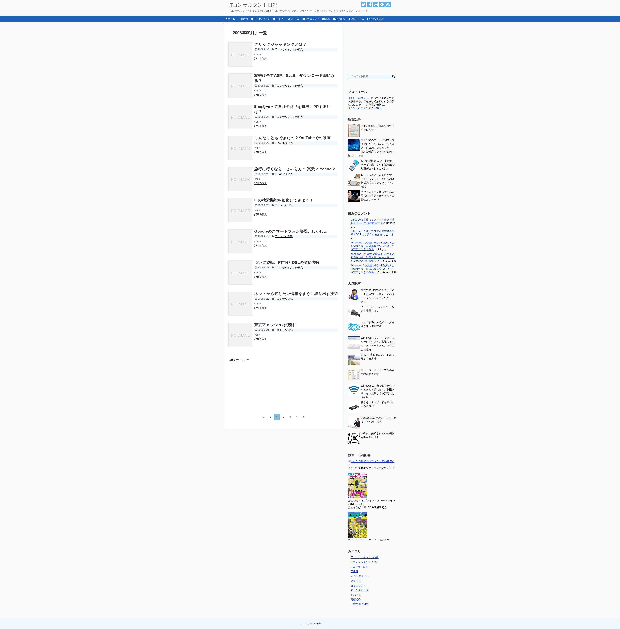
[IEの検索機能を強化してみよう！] (240, 210)
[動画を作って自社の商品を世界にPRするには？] (240, 117)
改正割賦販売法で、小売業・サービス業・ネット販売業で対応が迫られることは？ (377, 164)
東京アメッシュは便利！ (276, 325)
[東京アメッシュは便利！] (240, 335)
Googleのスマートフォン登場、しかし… (291, 231)
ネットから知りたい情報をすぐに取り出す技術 (296, 293)
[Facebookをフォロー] (369, 4)
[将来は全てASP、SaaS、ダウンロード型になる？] (240, 85)
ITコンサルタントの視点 (289, 49)
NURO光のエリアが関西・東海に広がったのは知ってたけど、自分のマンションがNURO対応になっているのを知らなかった (371, 148)
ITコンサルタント (358, 98)
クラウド (356, 580)
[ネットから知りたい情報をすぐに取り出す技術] (240, 304)
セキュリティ (358, 585)
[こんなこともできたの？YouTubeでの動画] (240, 148)
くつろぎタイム (284, 143)
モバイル (356, 594)
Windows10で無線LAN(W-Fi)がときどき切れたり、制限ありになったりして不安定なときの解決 (372, 246)
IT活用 (354, 571)
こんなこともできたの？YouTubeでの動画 (292, 138)
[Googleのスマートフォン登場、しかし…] (240, 241)
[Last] (303, 417)
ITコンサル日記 (284, 205)
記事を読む (260, 58)
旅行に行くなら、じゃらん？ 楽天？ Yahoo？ (295, 169)
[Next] (297, 417)
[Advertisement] (255, 384)
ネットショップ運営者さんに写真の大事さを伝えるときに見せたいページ (377, 195)
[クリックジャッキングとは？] (240, 54)
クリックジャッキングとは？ (280, 44)
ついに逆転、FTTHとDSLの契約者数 (286, 262)
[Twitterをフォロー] (363, 4)
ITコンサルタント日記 (252, 5)
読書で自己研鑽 (360, 604)
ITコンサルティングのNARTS (365, 108)
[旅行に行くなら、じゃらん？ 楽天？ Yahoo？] (240, 179)
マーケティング (360, 590)
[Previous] (270, 417)
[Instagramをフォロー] (375, 4)
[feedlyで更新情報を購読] (382, 4)
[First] (264, 417)
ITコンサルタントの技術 (365, 557)
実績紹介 (356, 599)
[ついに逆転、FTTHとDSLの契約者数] (240, 272)
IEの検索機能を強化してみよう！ (283, 200)
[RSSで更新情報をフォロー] (388, 4)
